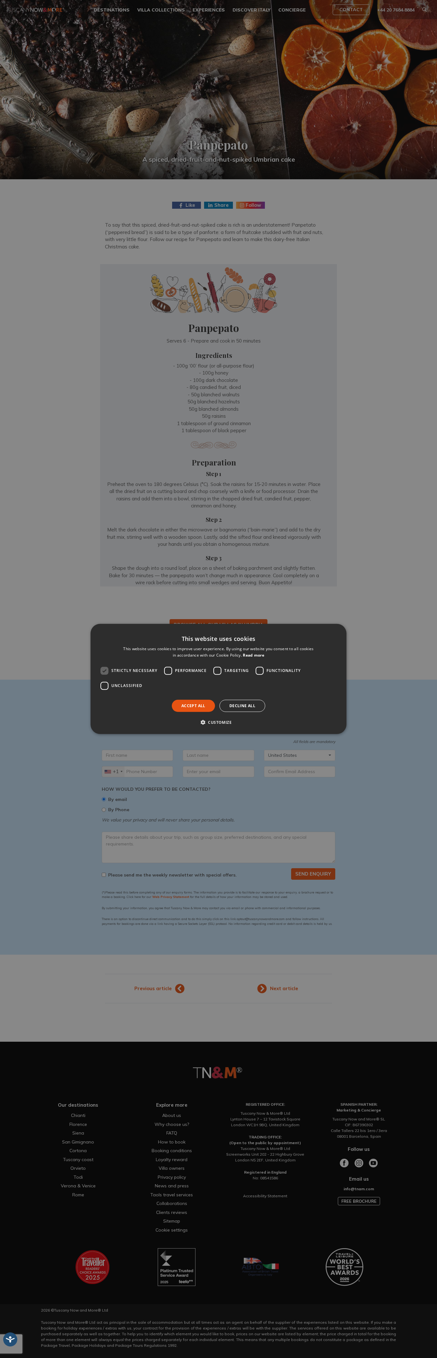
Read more (253, 655)
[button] (218, 722)
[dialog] (218, 679)
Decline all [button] (242, 705)
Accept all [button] (193, 705)
